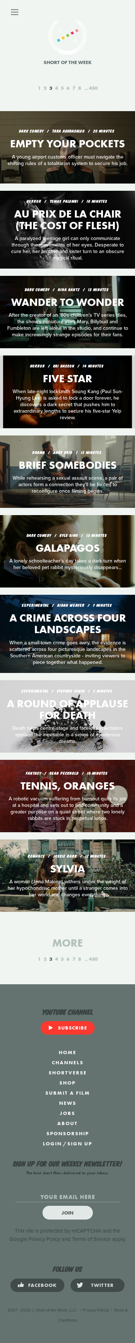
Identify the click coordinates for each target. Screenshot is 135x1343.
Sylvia (67, 869)
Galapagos (68, 548)
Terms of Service (91, 1239)
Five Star (67, 379)
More (67, 943)
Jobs (67, 1113)
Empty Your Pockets (67, 144)
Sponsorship (67, 1133)
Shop (67, 1082)
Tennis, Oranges (68, 786)
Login (52, 1143)
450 (93, 88)
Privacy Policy (44, 1239)
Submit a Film (67, 1093)
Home (67, 1052)
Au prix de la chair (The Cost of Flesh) (67, 219)
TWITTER (102, 1285)
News (67, 1103)
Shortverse (68, 1072)
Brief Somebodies (68, 465)
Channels (68, 1062)
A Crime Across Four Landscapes (67, 623)
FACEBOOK (42, 1285)
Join (67, 1212)
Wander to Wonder (67, 302)
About (67, 1123)
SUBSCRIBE (72, 1027)
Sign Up (79, 1143)
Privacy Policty (96, 1310)
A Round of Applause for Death (67, 709)
